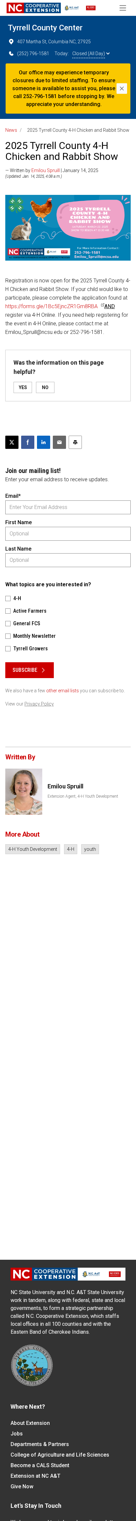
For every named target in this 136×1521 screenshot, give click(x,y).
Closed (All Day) (88, 53)
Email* (13, 496)
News (11, 130)
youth (90, 849)
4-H (70, 849)
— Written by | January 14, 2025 (51, 170)
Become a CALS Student (40, 1465)
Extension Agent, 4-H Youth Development (83, 796)
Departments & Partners (40, 1444)
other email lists (62, 690)
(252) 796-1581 (33, 53)
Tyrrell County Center (45, 27)
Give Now (22, 1486)
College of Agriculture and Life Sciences (60, 1455)
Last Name (18, 549)
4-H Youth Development (32, 849)
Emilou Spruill (45, 170)
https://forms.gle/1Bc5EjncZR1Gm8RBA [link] (51, 306)
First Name (18, 522)
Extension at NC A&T (35, 1476)
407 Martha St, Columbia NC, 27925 (54, 41)
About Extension (30, 1423)
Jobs (17, 1433)
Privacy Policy (39, 703)
